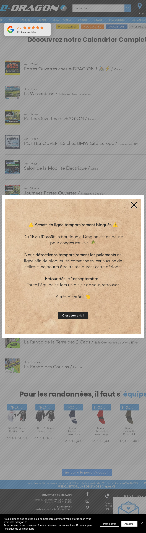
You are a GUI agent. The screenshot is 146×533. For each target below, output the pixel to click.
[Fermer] (142, 523)
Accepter (129, 523)
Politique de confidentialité (19, 528)
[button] (73, 315)
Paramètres (109, 523)
